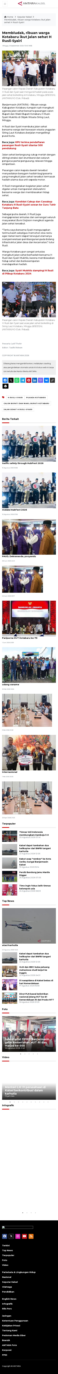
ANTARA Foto (9, 1345)
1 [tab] (20, 1053)
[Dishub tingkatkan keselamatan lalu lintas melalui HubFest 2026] (29, 490)
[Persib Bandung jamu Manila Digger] (9, 876)
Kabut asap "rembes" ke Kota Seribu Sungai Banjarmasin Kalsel (35, 862)
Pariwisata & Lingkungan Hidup (19, 1272)
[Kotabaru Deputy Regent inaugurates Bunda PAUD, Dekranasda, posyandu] (29, 536)
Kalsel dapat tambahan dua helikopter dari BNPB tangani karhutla (35, 848)
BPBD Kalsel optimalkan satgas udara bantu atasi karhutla (27, 944)
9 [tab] (43, 1102)
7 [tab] (35, 1102)
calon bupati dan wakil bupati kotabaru (26, 403)
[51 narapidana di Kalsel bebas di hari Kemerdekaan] (9, 984)
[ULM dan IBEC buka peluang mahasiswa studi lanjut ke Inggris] (9, 971)
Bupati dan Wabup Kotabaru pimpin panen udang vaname (26, 683)
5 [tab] (37, 1053)
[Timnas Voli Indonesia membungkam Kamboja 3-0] (9, 836)
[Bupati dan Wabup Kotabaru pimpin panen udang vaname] (29, 665)
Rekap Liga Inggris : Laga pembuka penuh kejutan (23, 1203)
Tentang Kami (9, 1330)
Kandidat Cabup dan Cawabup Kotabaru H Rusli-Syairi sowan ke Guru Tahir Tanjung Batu (29, 204)
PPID (4, 1355)
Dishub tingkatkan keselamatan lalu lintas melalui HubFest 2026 (26, 508)
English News (9, 1299)
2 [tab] (24, 1053)
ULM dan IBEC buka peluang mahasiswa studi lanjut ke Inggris (34, 970)
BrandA (6, 1340)
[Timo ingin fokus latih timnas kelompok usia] (9, 890)
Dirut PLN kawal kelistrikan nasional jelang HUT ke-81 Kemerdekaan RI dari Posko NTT (36, 997)
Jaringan (6, 1316)
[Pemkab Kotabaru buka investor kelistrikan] (27, 797)
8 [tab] (39, 1102)
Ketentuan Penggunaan (15, 1320)
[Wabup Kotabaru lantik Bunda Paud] (22, 579)
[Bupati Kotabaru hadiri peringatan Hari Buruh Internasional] (29, 752)
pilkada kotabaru (36, 398)
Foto (5, 1009)
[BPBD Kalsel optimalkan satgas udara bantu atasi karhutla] (29, 925)
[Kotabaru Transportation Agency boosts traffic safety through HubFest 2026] (29, 443)
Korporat (7, 1350)
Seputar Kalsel (24, 17)
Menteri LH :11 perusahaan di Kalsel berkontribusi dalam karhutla (25, 1090)
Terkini (6, 1245)
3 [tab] (29, 1053)
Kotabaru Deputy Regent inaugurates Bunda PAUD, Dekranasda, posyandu (27, 555)
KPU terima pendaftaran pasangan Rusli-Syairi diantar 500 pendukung (23, 145)
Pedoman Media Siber (14, 1335)
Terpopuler (9, 823)
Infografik (8, 1105)
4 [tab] (33, 1053)
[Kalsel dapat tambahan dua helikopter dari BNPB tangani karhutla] (9, 849)
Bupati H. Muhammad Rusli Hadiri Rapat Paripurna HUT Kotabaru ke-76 (24, 636)
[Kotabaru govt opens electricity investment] (27, 710)
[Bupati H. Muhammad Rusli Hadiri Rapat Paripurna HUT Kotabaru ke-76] (29, 618)
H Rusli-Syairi (15, 398)
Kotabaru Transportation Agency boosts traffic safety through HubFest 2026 (25, 462)
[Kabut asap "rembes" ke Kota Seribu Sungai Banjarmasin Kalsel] (9, 863)
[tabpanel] (29, 1034)
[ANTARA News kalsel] (32, 4)
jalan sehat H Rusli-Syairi (18, 409)
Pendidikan (8, 1292)
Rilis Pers (7, 1308)
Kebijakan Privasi (11, 1325)
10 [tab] (48, 1102)
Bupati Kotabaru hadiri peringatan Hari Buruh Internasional (28, 770)
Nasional (6, 1277)
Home (10, 17)
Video (5, 1057)
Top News (8, 901)
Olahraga (7, 1287)
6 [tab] (31, 1102)
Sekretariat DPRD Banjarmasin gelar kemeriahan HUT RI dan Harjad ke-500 (27, 1042)
